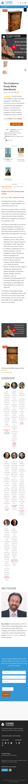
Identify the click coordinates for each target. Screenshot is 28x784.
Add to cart (16, 124)
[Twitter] (2, 743)
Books (17, 129)
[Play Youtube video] (14, 330)
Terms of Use (16, 781)
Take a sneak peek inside (16, 197)
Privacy (10, 781)
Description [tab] (6, 186)
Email (6, 669)
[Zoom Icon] (25, 10)
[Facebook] (5, 743)
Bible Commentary (17, 132)
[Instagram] (8, 743)
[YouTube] (11, 743)
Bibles (20, 129)
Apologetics (10, 132)
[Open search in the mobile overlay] (18, 2)
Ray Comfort (16, 131)
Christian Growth (7, 134)
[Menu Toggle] (25, 7)
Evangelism (14, 134)
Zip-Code (4, 685)
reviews (18, 96)
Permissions (22, 780)
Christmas (12, 136)
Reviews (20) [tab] (18, 186)
